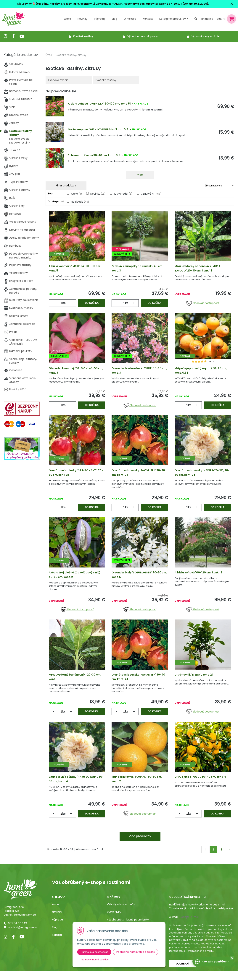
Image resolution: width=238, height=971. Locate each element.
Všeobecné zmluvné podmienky (128, 919)
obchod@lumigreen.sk (22, 927)
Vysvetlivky (114, 912)
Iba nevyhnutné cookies (95, 959)
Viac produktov (140, 836)
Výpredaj (99, 19)
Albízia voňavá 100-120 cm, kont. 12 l (199, 572)
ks (64, 303)
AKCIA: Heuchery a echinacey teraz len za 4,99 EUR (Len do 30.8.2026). (161, 4)
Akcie (67, 19)
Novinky (82, 19)
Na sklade (80, 202)
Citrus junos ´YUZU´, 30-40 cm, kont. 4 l (201, 777)
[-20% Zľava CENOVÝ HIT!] (77, 343)
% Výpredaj (123, 194)
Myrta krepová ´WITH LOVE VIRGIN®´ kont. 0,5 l (98, 129)
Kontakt (57, 935)
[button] (232, 958)
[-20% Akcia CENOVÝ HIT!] (140, 241)
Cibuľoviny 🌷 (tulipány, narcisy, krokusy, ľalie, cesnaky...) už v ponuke (64, 4)
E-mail (173, 917)
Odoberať (182, 963)
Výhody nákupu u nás (121, 904)
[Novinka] (77, 241)
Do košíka (92, 303)
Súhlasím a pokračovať (94, 951)
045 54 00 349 (17, 923)
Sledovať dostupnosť (205, 303)
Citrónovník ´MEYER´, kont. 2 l (194, 674)
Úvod (49, 55)
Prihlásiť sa (206, 19)
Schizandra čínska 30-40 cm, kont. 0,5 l (94, 155)
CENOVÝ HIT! (151, 194)
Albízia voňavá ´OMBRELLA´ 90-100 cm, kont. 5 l (99, 103)
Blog (54, 927)
